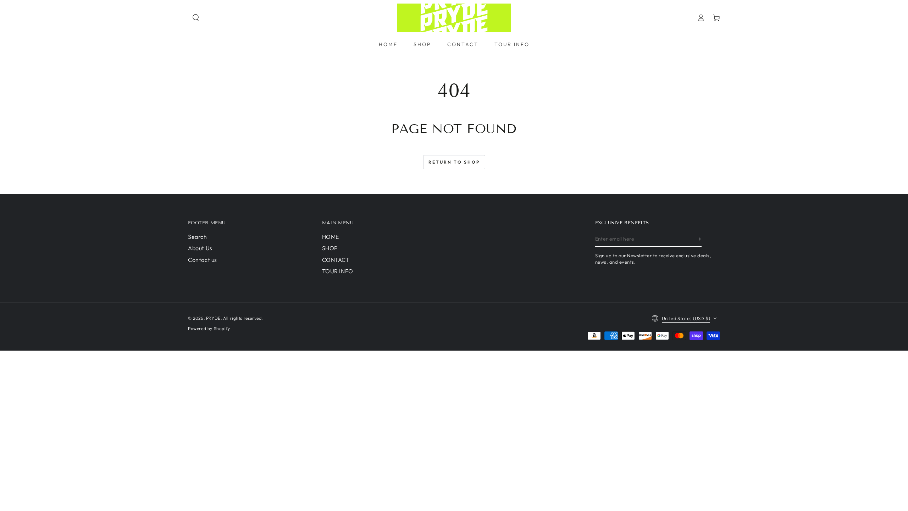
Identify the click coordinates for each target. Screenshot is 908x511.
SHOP (330, 248)
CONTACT (336, 259)
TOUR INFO (337, 271)
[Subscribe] (699, 239)
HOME (330, 236)
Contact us (202, 259)
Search (197, 236)
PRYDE (213, 318)
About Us (200, 248)
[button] (196, 18)
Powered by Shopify (209, 328)
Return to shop (454, 162)
